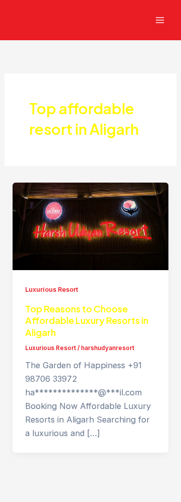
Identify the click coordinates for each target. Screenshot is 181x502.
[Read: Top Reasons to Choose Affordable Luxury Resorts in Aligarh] (90, 225)
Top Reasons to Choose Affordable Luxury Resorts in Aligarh (86, 320)
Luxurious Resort (51, 289)
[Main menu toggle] (159, 20)
